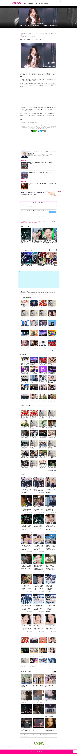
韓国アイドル (37, 222)
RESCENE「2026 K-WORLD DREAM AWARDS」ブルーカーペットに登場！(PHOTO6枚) (50, 588)
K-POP (75, 23)
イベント (48, 221)
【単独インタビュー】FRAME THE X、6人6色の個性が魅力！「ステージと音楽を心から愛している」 (50, 548)
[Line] (34, 131)
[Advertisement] (38, 97)
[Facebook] (38, 131)
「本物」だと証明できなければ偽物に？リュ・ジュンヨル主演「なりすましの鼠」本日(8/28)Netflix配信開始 (26, 528)
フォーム (39, 128)
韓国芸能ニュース (25, 221)
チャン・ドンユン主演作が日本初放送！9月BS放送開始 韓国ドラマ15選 (26, 567)
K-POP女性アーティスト (40, 221)
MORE (54, 671)
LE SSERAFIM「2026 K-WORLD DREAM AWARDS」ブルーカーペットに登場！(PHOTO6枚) (50, 608)
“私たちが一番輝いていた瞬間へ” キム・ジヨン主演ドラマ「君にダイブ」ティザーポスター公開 (50, 568)
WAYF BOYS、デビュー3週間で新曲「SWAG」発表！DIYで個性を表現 (38, 526)
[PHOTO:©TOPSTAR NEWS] (26, 481)
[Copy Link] (45, 131)
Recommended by (49, 470)
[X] (32, 131)
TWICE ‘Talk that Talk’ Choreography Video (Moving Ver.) (49, 687)
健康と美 (31, 222)
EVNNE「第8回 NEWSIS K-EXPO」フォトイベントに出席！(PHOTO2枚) (38, 489)
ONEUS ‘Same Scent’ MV (50, 700)
